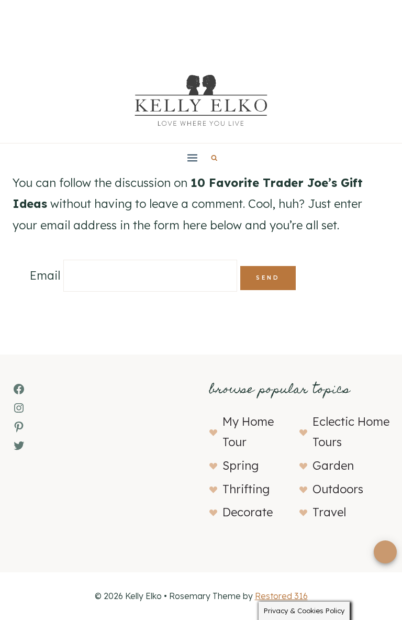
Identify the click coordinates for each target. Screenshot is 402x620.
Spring (240, 465)
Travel (329, 512)
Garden (333, 465)
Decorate (247, 512)
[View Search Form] (214, 158)
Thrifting (246, 489)
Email (45, 275)
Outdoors (337, 489)
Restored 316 (281, 596)
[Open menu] (192, 158)
